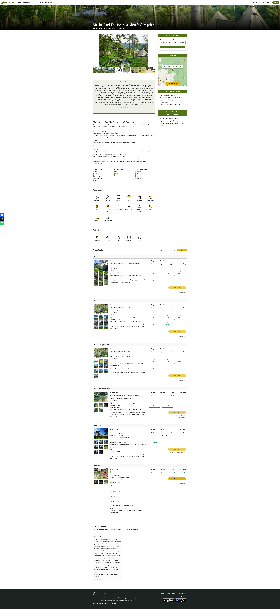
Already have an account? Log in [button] (150, 300)
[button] (158, 308)
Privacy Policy (154, 313)
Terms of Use (144, 313)
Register (158, 297)
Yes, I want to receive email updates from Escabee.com (159, 293)
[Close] (174, 284)
